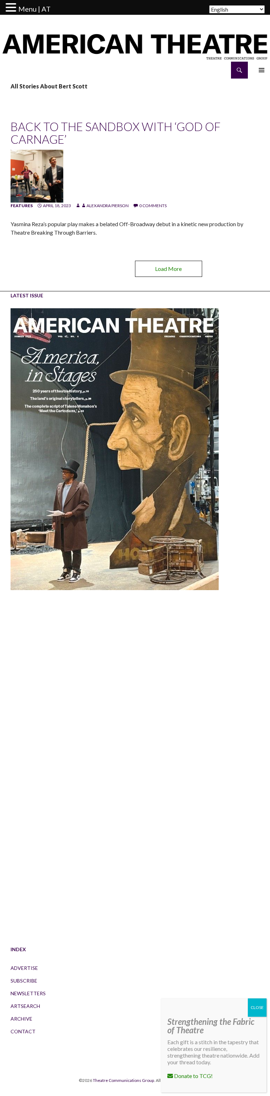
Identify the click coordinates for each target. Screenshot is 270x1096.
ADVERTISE (24, 968)
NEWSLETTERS (28, 993)
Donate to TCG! (193, 1075)
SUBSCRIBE (24, 981)
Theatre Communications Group (123, 1080)
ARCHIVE (21, 1019)
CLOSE (257, 1007)
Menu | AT (34, 9)
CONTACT (23, 1031)
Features (22, 205)
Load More (168, 268)
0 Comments (153, 205)
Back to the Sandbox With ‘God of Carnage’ (115, 132)
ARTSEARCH (25, 1006)
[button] (12, 7)
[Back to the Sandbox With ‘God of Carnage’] (37, 175)
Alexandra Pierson (107, 205)
